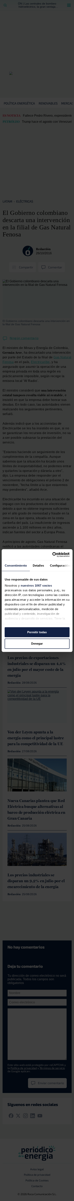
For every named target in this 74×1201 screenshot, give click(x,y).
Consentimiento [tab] (16, 565)
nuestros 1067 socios (36, 585)
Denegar (37, 643)
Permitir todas (37, 632)
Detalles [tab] (38, 565)
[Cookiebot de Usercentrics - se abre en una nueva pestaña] (52, 554)
